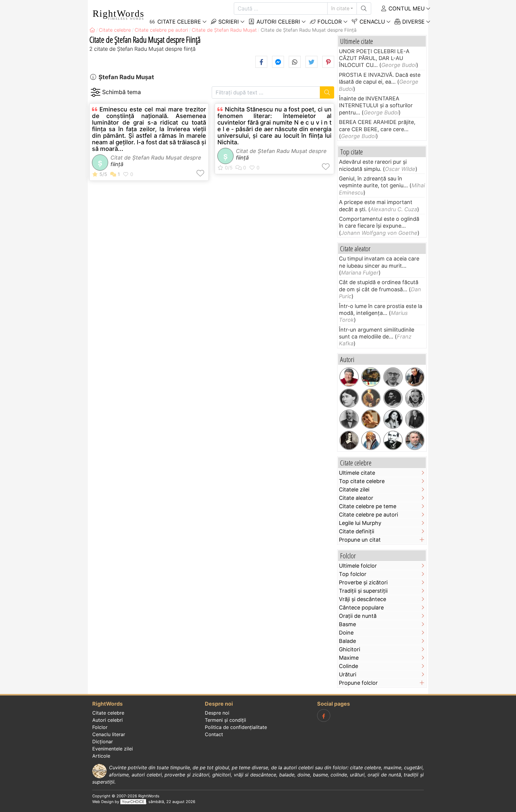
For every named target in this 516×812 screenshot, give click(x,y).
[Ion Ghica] (393, 440)
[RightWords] (92, 30)
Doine (346, 632)
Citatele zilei (354, 489)
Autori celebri (277, 22)
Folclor (329, 22)
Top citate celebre (362, 481)
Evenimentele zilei (112, 749)
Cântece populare (361, 607)
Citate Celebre (178, 22)
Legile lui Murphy (360, 523)
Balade (347, 641)
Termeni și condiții (225, 720)
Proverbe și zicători (363, 582)
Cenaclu (371, 22)
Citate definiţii (356, 531)
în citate (340, 8)
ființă (116, 164)
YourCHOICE (133, 801)
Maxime (349, 658)
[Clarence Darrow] (415, 419)
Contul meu (406, 8)
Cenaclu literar (108, 734)
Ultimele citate (357, 473)
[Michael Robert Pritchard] (349, 377)
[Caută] (364, 8)
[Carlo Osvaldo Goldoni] (371, 398)
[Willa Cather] (349, 398)
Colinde (348, 666)
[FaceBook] (323, 715)
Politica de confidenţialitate (236, 727)
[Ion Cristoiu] (415, 377)
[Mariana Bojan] (371, 419)
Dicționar (102, 741)
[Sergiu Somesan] (415, 440)
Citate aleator (356, 498)
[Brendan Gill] (371, 377)
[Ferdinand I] (393, 398)
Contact (214, 734)
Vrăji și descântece (362, 599)
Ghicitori (349, 649)
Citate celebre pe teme (367, 506)
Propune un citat (360, 540)
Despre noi (217, 713)
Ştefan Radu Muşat (126, 77)
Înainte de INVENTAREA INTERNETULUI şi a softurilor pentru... (376, 105)
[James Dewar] (349, 419)
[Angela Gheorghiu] (393, 419)
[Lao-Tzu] (371, 440)
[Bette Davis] (415, 398)
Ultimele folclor (358, 566)
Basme (347, 624)
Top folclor (352, 574)
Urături (347, 674)
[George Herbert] (349, 440)
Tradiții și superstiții (363, 591)
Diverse (413, 22)
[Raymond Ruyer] (393, 377)
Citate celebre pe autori (368, 514)
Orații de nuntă (358, 616)
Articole (101, 756)
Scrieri (228, 22)
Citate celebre (108, 713)
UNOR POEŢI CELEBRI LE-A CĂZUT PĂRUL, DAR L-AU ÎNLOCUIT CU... (374, 58)
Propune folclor (358, 683)
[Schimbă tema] (95, 92)
